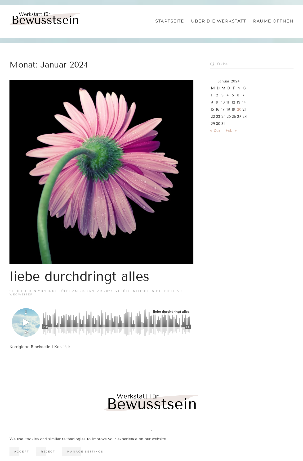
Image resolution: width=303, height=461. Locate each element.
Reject (48, 451)
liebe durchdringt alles (79, 276)
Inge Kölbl (59, 291)
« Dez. (215, 130)
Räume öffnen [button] (273, 21)
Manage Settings (85, 451)
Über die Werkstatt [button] (218, 21)
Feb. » (231, 130)
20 (239, 109)
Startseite (169, 21)
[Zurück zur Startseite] (44, 21)
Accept (21, 451)
